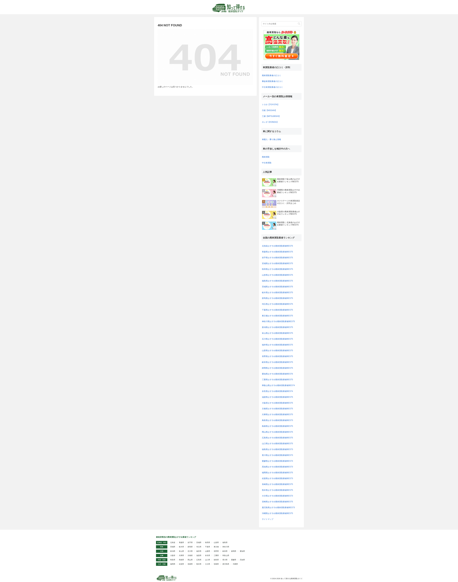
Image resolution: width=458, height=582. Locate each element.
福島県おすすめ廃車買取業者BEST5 (277, 281)
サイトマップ (267, 519)
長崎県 (190, 564)
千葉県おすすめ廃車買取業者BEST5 (277, 310)
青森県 (181, 542)
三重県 (216, 555)
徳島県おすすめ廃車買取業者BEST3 (277, 449)
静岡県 (233, 551)
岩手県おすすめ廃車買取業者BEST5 (277, 258)
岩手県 (190, 542)
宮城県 (198, 542)
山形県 (216, 542)
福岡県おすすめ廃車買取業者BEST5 (277, 473)
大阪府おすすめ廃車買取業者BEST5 (277, 403)
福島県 (224, 542)
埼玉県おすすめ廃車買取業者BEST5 (277, 304)
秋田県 (207, 542)
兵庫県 (181, 555)
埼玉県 (198, 547)
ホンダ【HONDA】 (270, 122)
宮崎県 (216, 564)
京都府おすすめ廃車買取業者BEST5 (277, 409)
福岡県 (172, 564)
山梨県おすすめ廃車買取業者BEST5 (277, 350)
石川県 (190, 551)
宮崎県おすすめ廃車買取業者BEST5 (277, 502)
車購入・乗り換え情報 (271, 139)
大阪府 (172, 555)
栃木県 (181, 547)
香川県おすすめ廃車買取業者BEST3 (277, 455)
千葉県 (207, 547)
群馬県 (190, 547)
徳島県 (216, 560)
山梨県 (207, 551)
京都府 (190, 555)
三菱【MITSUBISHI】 (271, 116)
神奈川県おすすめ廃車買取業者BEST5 (278, 321)
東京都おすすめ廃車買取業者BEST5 (277, 316)
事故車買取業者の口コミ (272, 81)
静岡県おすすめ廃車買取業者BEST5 (277, 368)
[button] (299, 23)
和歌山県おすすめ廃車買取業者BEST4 (278, 385)
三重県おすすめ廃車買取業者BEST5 (277, 380)
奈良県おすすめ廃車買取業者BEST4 (277, 391)
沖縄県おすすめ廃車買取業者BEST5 (277, 513)
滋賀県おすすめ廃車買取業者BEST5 (277, 397)
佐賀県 (181, 564)
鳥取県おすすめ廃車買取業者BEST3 (277, 420)
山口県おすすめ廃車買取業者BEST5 (277, 444)
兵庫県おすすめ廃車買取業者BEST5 (277, 414)
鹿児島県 (225, 564)
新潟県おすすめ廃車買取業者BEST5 (277, 327)
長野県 (216, 551)
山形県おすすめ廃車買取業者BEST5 (277, 275)
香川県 (224, 560)
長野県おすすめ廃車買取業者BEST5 (277, 356)
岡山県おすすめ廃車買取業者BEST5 (277, 432)
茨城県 (172, 547)
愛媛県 (233, 560)
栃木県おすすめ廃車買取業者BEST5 (277, 292)
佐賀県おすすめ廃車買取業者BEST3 (277, 478)
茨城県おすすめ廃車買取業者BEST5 (277, 287)
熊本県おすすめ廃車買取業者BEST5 (277, 490)
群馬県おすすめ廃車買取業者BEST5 (277, 298)
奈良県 (207, 555)
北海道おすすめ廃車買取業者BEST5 (277, 246)
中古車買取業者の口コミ (272, 87)
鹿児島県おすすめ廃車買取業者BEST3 (278, 507)
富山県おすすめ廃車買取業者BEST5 (277, 333)
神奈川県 (225, 547)
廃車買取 (266, 157)
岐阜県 (224, 551)
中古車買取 (266, 163)
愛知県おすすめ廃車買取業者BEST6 (277, 374)
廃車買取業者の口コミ (271, 75)
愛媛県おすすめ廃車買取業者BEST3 (277, 461)
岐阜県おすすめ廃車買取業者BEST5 (277, 362)
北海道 (172, 542)
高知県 (242, 560)
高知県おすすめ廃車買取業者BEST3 (277, 467)
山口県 (207, 560)
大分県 (207, 564)
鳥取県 (172, 560)
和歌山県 (225, 555)
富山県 (181, 551)
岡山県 (190, 560)
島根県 (181, 560)
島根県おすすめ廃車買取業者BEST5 (277, 426)
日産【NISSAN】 (269, 110)
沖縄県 (235, 564)
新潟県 (172, 551)
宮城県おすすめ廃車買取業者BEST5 (277, 263)
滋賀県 (198, 555)
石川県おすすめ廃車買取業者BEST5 (277, 339)
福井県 (198, 551)
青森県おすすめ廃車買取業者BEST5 (277, 252)
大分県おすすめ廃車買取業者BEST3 (277, 496)
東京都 (216, 547)
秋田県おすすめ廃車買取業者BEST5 (277, 269)
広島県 (198, 560)
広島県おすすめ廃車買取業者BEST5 (277, 438)
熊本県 (198, 564)
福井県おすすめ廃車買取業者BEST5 (277, 345)
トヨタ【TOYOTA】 (270, 105)
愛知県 (242, 551)
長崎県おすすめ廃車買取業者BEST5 (277, 484)
